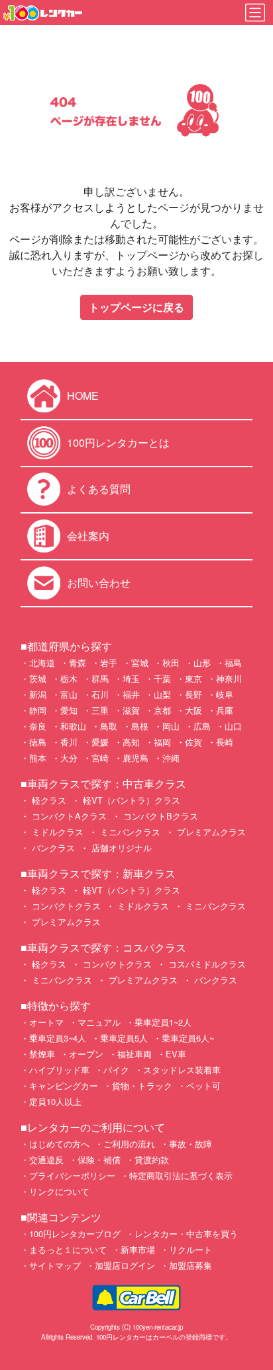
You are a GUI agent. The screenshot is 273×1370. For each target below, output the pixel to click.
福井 (131, 694)
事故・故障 (190, 1143)
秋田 (171, 662)
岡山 (171, 726)
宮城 (139, 662)
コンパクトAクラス (68, 816)
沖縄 (171, 757)
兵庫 (224, 710)
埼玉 (131, 678)
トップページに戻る (136, 307)
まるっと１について (68, 1249)
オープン (86, 1053)
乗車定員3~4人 (57, 1038)
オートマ (46, 1022)
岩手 (108, 662)
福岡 (162, 742)
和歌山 (73, 726)
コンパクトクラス (65, 905)
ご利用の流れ (129, 1143)
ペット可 (203, 1085)
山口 (233, 726)
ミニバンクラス (128, 831)
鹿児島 (135, 757)
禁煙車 (42, 1053)
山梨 (162, 694)
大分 (69, 757)
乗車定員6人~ (188, 1038)
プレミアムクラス (210, 831)
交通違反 (46, 1159)
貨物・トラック (142, 1085)
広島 (202, 726)
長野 (193, 694)
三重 (100, 710)
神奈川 (229, 678)
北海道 (42, 662)
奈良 (37, 726)
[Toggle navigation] (255, 12)
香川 (69, 742)
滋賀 (131, 710)
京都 (162, 710)
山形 (202, 662)
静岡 (37, 710)
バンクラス (52, 847)
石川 (100, 694)
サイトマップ (55, 1265)
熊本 (37, 757)
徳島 (37, 742)
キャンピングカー (63, 1085)
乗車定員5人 (124, 1038)
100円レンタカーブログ (75, 1233)
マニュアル (99, 1022)
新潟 (37, 694)
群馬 (100, 678)
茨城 (37, 678)
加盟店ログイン (125, 1265)
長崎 (224, 742)
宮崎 (100, 757)
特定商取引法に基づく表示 (181, 1175)
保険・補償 (99, 1159)
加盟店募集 (190, 1265)
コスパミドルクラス (206, 964)
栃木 (69, 678)
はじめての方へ (59, 1143)
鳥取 (108, 726)
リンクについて (59, 1191)
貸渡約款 (152, 1159)
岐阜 (224, 694)
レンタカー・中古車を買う (186, 1233)
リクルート (190, 1249)
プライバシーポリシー (72, 1175)
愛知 (69, 710)
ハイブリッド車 (59, 1069)
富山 (69, 694)
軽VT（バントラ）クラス (130, 800)
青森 (77, 662)
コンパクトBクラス (159, 816)
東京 (193, 678)
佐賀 (193, 742)
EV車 (176, 1053)
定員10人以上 (55, 1101)
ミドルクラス (56, 831)
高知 (131, 742)
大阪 (193, 710)
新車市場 (138, 1249)
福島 (233, 662)
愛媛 (100, 742)
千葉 (162, 678)
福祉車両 (134, 1053)
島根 (139, 726)
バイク (116, 1069)
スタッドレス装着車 (182, 1069)
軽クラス (47, 800)
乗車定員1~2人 (163, 1022)
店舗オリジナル (120, 847)
